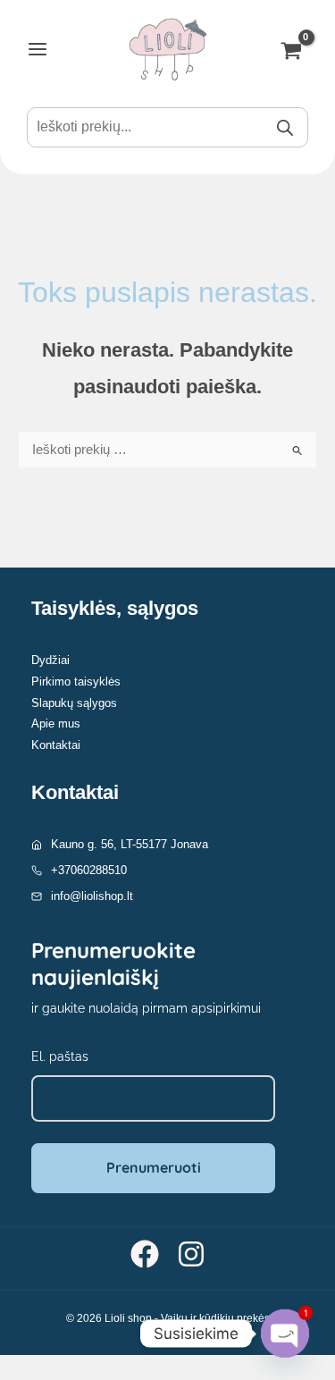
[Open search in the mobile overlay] (167, 127)
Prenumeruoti (153, 1167)
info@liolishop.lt (92, 896)
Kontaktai (55, 745)
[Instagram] (191, 1254)
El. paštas (59, 1056)
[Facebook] (144, 1254)
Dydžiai (50, 660)
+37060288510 (89, 870)
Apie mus (55, 723)
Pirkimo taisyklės (76, 681)
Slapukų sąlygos (74, 703)
